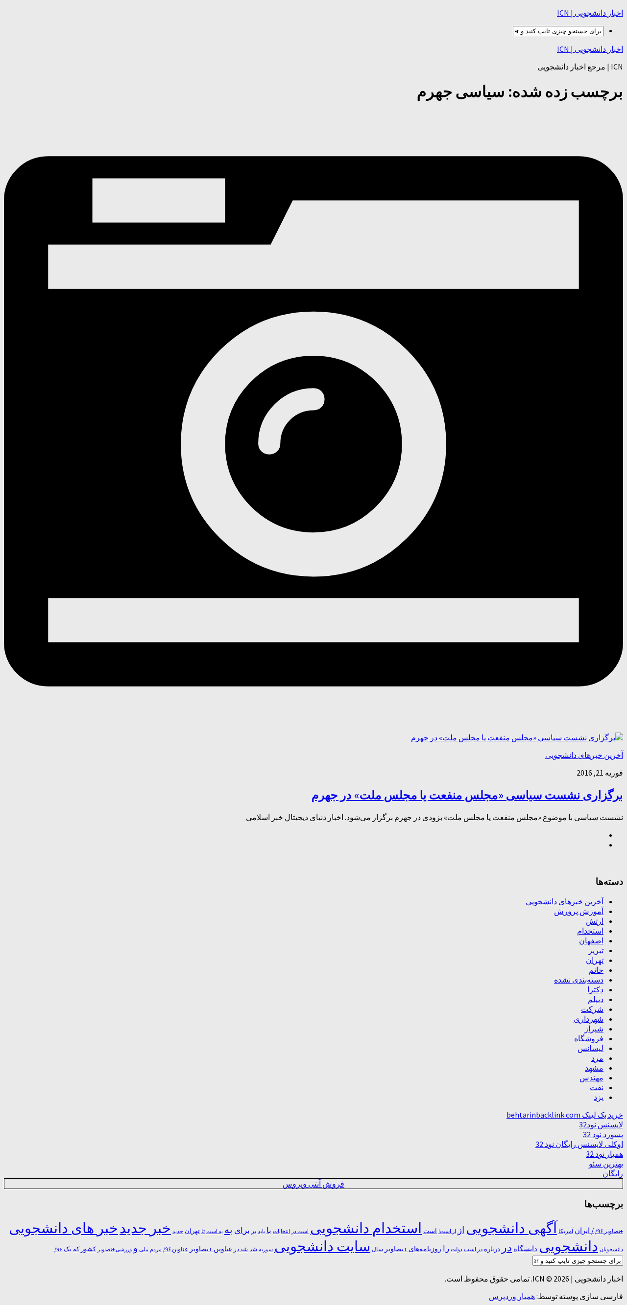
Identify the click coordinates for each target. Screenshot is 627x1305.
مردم (156, 1249)
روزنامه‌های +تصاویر (413, 1249)
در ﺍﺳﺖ (473, 1249)
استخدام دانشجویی (366, 1228)
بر (253, 1231)
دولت (456, 1249)
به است (214, 1231)
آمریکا (565, 1231)
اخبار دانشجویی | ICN (590, 13)
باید (261, 1231)
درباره (492, 1249)
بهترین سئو (606, 1163)
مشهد (594, 1068)
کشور (88, 1249)
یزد (598, 1097)
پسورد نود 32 (603, 1134)
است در (300, 1231)
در (507, 1247)
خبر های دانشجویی (63, 1228)
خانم (596, 970)
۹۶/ (58, 1249)
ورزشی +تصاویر (114, 1249)
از (461, 1230)
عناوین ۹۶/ (175, 1249)
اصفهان (591, 940)
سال (377, 1249)
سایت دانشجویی (322, 1246)
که (76, 1249)
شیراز (593, 1028)
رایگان (613, 1173)
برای (242, 1230)
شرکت (592, 1009)
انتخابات (281, 1231)
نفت (596, 1087)
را (446, 1248)
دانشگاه (525, 1248)
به (228, 1229)
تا (203, 1231)
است (430, 1231)
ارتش (594, 921)
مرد (597, 1058)
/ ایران (584, 1230)
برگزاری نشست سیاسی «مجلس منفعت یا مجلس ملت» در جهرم (467, 794)
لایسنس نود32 (601, 1124)
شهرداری (588, 1019)
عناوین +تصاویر (211, 1249)
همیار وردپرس (512, 1296)
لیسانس (590, 1048)
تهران (594, 960)
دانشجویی (568, 1246)
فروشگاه (588, 1038)
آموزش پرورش (578, 911)
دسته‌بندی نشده (578, 979)
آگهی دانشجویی (511, 1228)
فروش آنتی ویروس (313, 1184)
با (268, 1230)
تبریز (595, 950)
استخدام (590, 931)
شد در (241, 1249)
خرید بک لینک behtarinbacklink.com (564, 1115)
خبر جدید (145, 1228)
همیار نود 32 (604, 1154)
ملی (143, 1249)
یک (68, 1249)
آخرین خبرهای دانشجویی (584, 755)
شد (253, 1249)
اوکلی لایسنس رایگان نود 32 (579, 1144)
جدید (177, 1231)
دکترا (595, 989)
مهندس (591, 1077)
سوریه (266, 1249)
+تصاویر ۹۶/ (609, 1231)
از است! (447, 1231)
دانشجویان (611, 1249)
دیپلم (595, 999)
